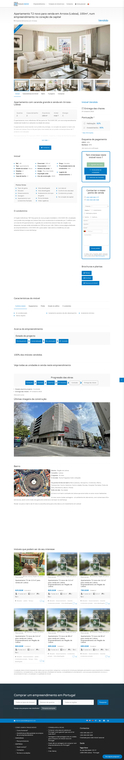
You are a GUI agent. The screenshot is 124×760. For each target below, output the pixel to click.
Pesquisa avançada (48, 708)
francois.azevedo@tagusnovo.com (26, 720)
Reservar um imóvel (91, 283)
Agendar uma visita (96, 164)
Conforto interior (20, 306)
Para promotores (23, 741)
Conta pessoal (80, 4)
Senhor (87, 217)
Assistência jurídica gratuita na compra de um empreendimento (30, 734)
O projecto (51, 94)
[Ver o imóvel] (41, 601)
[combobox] (85, 231)
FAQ (49, 748)
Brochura (88, 278)
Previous (19, 54)
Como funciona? (22, 730)
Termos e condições (23, 753)
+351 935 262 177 (92, 197)
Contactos (69, 4)
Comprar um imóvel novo (56, 4)
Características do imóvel (30, 94)
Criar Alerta (52, 751)
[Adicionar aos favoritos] (43, 601)
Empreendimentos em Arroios (26, 21)
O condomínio (66, 306)
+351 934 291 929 (92, 200)
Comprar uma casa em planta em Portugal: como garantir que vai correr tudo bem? (61, 732)
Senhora (94, 217)
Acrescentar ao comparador (96, 171)
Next (105, 54)
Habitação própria (91, 213)
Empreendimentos (39, 4)
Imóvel (17, 94)
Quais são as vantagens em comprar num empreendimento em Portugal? (62, 744)
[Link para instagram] (104, 721)
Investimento (97, 210)
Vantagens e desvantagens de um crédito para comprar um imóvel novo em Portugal (62, 738)
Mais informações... (88, 133)
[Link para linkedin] (100, 721)
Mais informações (100, 256)
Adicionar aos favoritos (96, 177)
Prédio (43, 306)
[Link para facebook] (96, 721)
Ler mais (45, 140)
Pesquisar (103, 702)
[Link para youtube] (108, 721)
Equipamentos (33, 306)
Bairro (43, 94)
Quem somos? (21, 747)
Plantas (87, 273)
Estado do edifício (53, 306)
